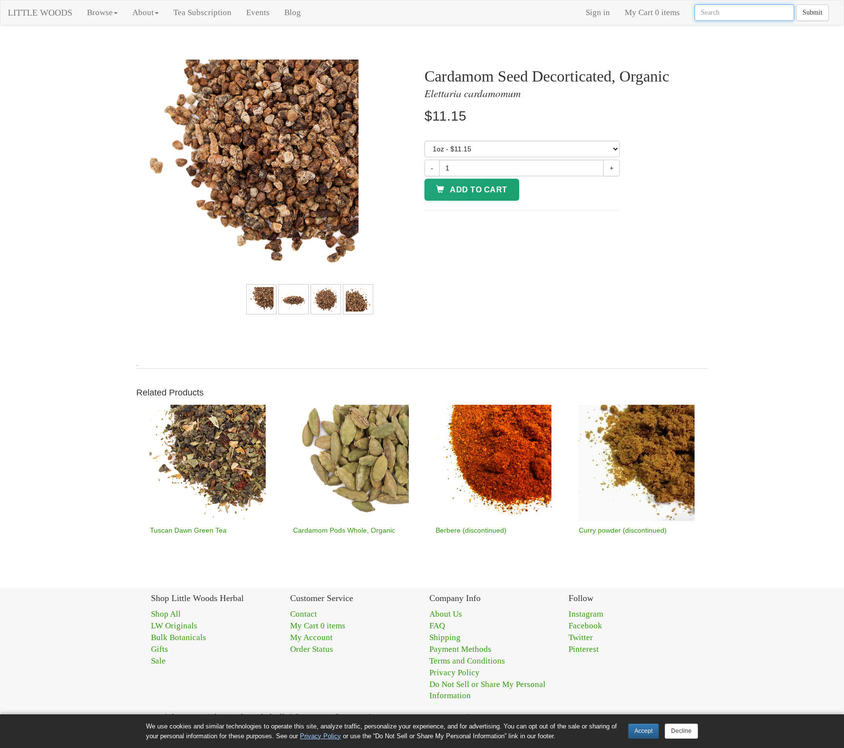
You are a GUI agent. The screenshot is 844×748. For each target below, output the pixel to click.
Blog (292, 12)
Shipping (445, 637)
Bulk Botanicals (178, 637)
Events (258, 12)
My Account (311, 637)
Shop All (166, 614)
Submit (812, 12)
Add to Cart (477, 190)
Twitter (581, 637)
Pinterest (584, 649)
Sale (158, 660)
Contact (303, 614)
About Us (445, 614)
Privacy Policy (454, 672)
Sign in (598, 12)
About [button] (143, 12)
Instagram (586, 614)
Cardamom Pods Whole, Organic (344, 530)
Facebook (585, 625)
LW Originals (174, 625)
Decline (681, 730)
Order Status (311, 649)
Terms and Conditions (467, 660)
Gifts (159, 649)
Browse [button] (100, 12)
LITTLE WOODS (40, 13)
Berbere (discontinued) (471, 530)
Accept (643, 730)
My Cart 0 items (652, 12)
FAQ (437, 625)
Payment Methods (460, 649)
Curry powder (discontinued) (623, 530)
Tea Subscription (202, 12)
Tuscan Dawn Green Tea (188, 530)
